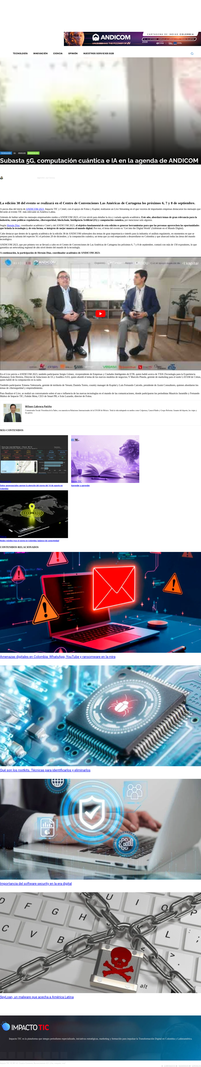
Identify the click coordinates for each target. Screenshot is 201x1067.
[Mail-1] (181, 25)
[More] (73, 193)
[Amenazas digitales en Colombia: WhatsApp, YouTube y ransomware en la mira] (100, 602)
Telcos (3, 536)
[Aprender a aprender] (105, 459)
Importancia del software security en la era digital (36, 883)
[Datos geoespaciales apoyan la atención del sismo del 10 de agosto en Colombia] (34, 459)
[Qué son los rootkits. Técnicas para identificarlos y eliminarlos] (100, 715)
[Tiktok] (177, 25)
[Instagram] (160, 25)
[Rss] (185, 25)
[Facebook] (156, 25)
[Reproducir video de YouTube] (100, 313)
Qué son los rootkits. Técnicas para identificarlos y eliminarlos (45, 770)
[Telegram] (50, 193)
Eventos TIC (33, 153)
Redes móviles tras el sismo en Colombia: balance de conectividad (29, 540)
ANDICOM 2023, (35, 209)
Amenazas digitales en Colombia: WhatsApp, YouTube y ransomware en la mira (57, 657)
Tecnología (6, 153)
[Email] (61, 193)
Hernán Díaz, (13, 225)
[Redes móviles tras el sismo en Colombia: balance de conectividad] (34, 514)
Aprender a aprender (80, 485)
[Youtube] (173, 25)
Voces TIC (76, 481)
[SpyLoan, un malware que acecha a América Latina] (100, 942)
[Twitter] (165, 25)
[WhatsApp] (39, 193)
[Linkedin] (169, 25)
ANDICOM (22, 153)
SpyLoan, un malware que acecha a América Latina (37, 997)
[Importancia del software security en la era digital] (100, 829)
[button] (192, 53)
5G (15, 153)
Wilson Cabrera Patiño (20, 177)
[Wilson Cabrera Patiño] (2, 177)
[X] (5, 193)
